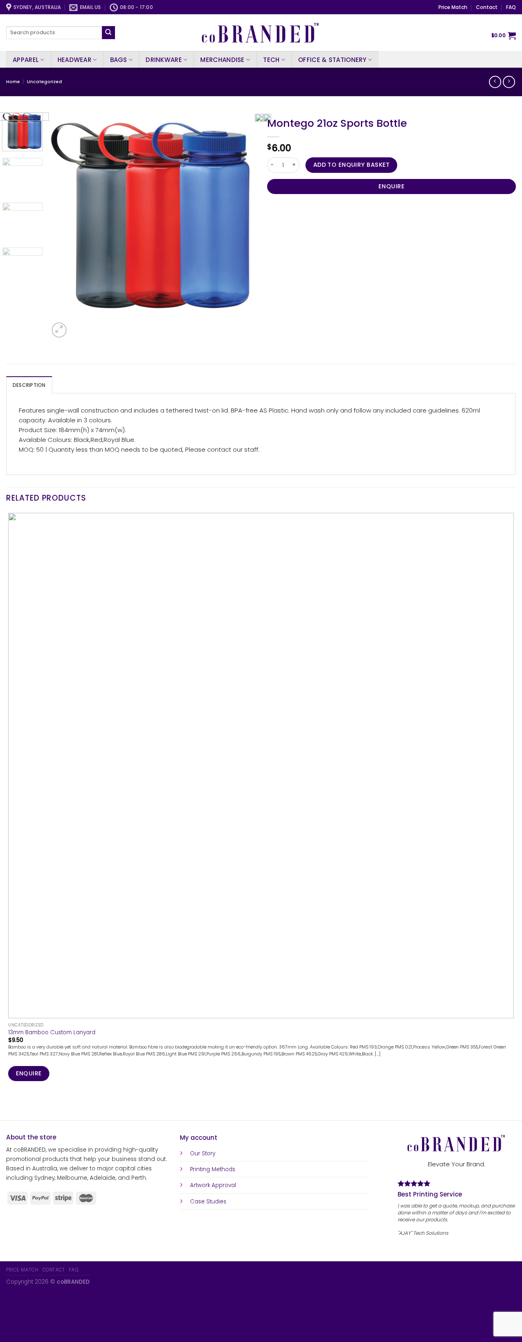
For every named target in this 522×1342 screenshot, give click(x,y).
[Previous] (9, 1106)
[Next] (77, 325)
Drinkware (164, 59)
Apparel (26, 59)
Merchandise (222, 59)
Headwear (74, 59)
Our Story (202, 1153)
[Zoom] (59, 329)
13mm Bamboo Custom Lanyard (51, 1032)
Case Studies (208, 1201)
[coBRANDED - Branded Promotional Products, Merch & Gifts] (261, 32)
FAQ (511, 7)
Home (13, 82)
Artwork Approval (213, 1185)
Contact (487, 7)
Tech (271, 59)
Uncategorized (44, 82)
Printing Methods (212, 1169)
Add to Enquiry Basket (351, 165)
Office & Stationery (332, 59)
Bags (118, 59)
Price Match (452, 7)
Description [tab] (29, 385)
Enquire (391, 186)
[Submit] (108, 32)
